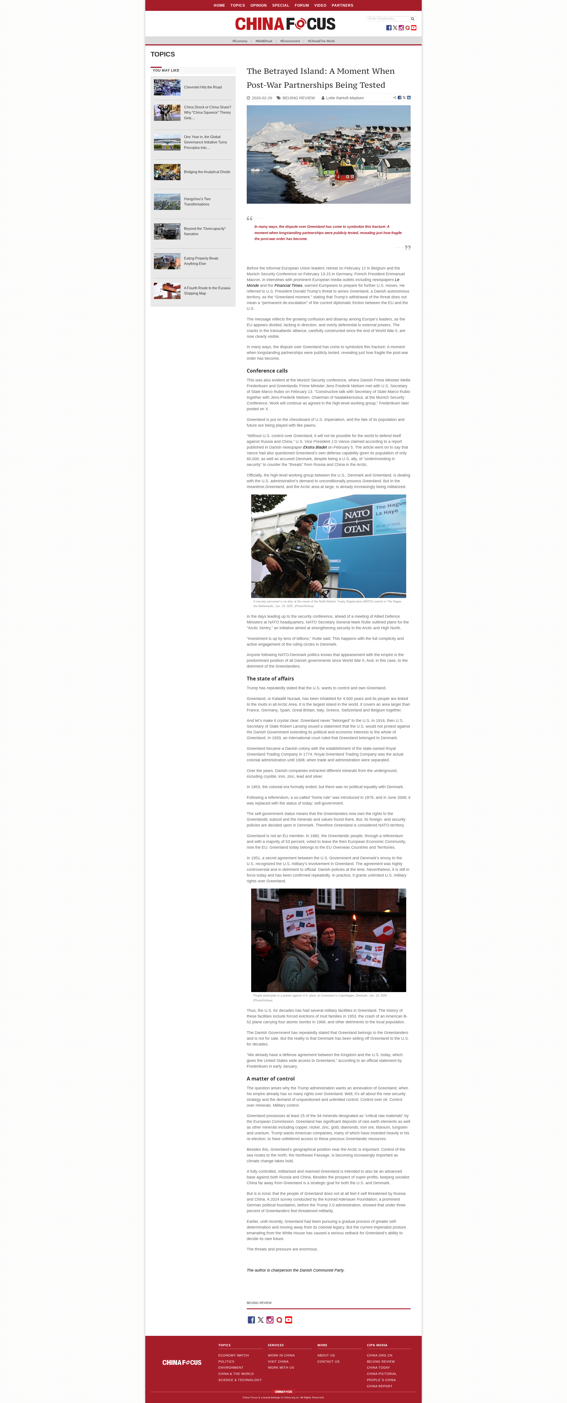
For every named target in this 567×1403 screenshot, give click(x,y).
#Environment (290, 41)
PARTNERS (342, 5)
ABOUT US (326, 1355)
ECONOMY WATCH (233, 1355)
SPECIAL (280, 5)
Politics (226, 1361)
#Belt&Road (264, 41)
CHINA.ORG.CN (379, 1355)
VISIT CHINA (278, 1361)
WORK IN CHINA (281, 1355)
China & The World (236, 1374)
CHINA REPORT (380, 1386)
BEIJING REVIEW (299, 98)
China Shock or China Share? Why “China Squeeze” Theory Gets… (207, 112)
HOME (219, 5)
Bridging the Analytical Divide (207, 172)
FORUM (302, 5)
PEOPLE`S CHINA (381, 1380)
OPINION (258, 5)
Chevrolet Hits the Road (203, 87)
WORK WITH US (281, 1367)
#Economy (240, 41)
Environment (231, 1367)
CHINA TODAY (378, 1367)
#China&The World (321, 41)
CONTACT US (328, 1361)
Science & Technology (240, 1380)
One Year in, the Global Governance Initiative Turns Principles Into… (205, 142)
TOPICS (238, 5)
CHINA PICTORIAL (382, 1374)
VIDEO (320, 5)
